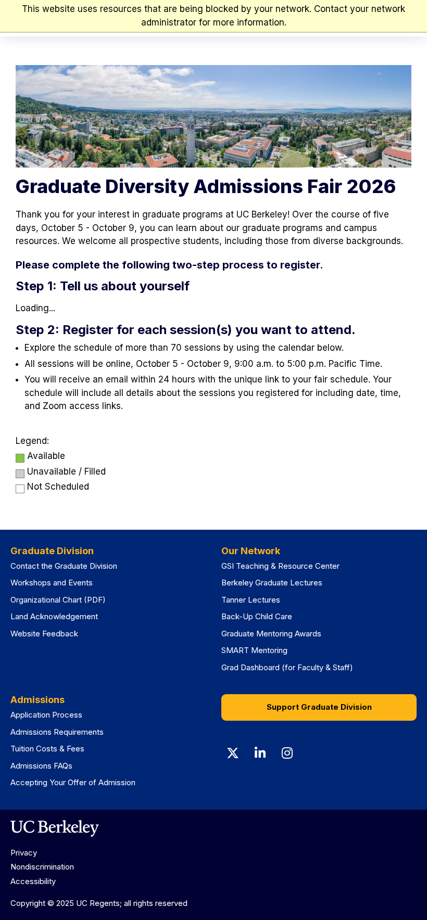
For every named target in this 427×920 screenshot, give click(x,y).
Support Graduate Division (319, 707)
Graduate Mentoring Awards (271, 633)
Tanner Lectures (250, 600)
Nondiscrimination (42, 867)
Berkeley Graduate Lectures (271, 582)
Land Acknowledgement (54, 616)
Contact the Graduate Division (63, 566)
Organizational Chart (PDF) (58, 600)
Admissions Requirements (57, 732)
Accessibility (33, 881)
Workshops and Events (51, 582)
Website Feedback (44, 633)
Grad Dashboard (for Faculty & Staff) (287, 667)
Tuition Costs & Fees (47, 748)
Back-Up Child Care (256, 616)
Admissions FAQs (41, 766)
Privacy (23, 853)
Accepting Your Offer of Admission (72, 782)
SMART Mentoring (254, 650)
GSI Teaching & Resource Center (280, 566)
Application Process (46, 715)
